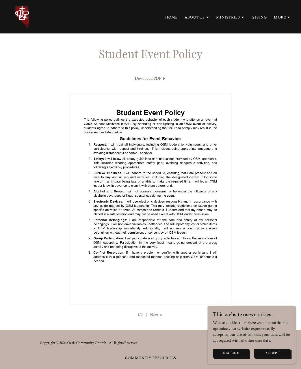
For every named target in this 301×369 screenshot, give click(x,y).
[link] (22, 15)
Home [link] (171, 17)
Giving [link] (259, 17)
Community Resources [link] (150, 358)
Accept (272, 353)
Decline (231, 353)
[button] (197, 17)
